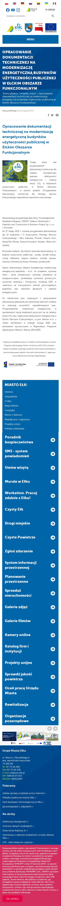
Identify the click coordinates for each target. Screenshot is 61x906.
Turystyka (10, 410)
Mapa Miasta (11, 405)
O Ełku (8, 401)
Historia (9, 391)
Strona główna (10, 93)
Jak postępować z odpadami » (18, 806)
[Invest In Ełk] (31, 10)
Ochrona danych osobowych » (18, 826)
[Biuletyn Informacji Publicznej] (39, 27)
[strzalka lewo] (55, 728)
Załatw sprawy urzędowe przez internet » (24, 793)
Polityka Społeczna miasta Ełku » (19, 797)
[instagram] (18, 11)
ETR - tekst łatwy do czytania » (18, 842)
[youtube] (13, 11)
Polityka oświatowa (14, 428)
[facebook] (8, 11)
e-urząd (50, 9)
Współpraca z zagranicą (17, 419)
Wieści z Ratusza (13, 414)
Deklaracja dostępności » (15, 821)
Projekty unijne (28, 93)
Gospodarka (11, 396)
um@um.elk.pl (17, 772)
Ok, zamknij (12, 898)
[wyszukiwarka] (53, 16)
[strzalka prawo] (49, 728)
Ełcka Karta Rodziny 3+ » (15, 830)
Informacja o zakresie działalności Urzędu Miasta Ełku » (28, 836)
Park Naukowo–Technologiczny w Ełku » (23, 802)
